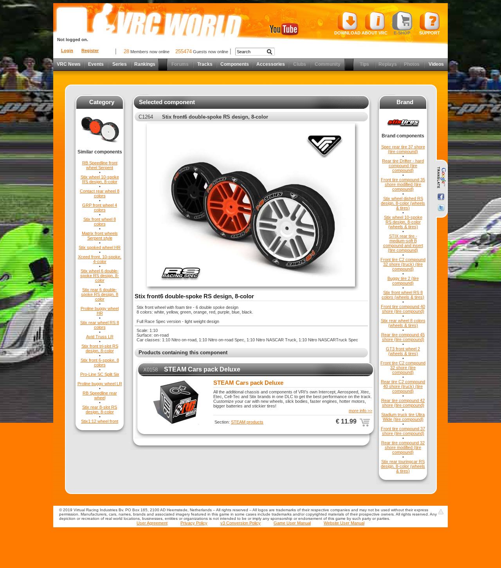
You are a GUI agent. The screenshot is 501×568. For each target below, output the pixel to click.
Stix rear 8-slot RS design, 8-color (99, 409)
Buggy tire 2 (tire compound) (403, 280)
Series (119, 64)
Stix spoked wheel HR (100, 247)
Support (429, 33)
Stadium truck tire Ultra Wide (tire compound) (403, 417)
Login (67, 50)
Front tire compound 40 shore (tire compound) (403, 309)
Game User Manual (292, 523)
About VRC (374, 33)
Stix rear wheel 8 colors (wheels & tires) (403, 323)
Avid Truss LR (100, 336)
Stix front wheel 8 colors (99, 221)
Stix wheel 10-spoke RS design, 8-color (100, 179)
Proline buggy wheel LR (99, 383)
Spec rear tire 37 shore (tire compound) (403, 149)
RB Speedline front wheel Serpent (99, 165)
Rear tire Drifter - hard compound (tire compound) (403, 166)
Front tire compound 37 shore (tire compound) (403, 431)
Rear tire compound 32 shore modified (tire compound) (403, 447)
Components (234, 64)
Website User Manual (344, 523)
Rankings (144, 64)
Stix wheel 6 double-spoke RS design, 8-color (99, 276)
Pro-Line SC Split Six (99, 374)
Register (90, 50)
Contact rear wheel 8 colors (99, 193)
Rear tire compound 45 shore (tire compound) (403, 337)
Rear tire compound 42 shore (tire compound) (403, 403)
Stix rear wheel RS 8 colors (99, 325)
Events (96, 64)
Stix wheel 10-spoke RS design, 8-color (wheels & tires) (403, 222)
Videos (436, 64)
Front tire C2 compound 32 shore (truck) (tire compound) (402, 264)
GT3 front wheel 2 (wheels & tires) (403, 351)
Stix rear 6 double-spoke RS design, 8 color (99, 294)
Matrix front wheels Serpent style (100, 235)
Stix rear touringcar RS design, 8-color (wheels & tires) (403, 466)
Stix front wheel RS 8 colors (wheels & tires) (403, 294)
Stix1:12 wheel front (99, 421)
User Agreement (152, 523)
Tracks (205, 64)
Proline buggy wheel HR (100, 311)
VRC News (69, 64)
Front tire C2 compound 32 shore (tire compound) (402, 368)
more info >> (360, 410)
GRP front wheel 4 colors (99, 207)
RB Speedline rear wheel (100, 395)
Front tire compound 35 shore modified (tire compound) (403, 184)
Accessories (270, 64)
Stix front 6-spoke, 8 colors (100, 362)
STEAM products (247, 422)
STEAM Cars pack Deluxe (202, 369)
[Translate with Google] (441, 178)
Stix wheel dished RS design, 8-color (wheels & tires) (403, 203)
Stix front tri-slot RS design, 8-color (99, 348)
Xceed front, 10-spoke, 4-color (99, 259)
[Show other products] (99, 147)
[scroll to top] (441, 511)
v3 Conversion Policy (240, 523)
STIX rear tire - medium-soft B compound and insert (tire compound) (403, 243)
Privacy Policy (193, 523)
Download (347, 33)
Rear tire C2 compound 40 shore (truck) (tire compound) (403, 386)
